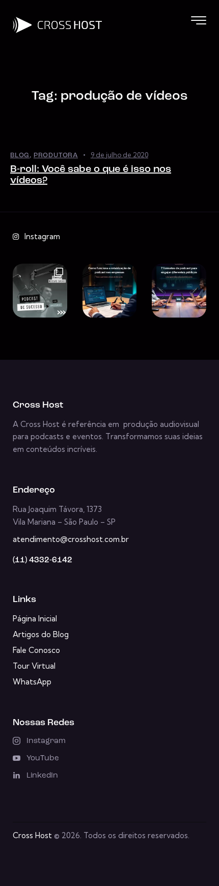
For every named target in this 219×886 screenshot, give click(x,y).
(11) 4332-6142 (42, 560)
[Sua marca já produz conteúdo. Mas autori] (40, 291)
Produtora (56, 155)
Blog (20, 155)
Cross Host (32, 835)
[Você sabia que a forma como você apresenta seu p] (179, 291)
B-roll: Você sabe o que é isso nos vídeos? (90, 175)
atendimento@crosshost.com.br (71, 539)
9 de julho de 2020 (119, 155)
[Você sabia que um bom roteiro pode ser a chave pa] (110, 291)
